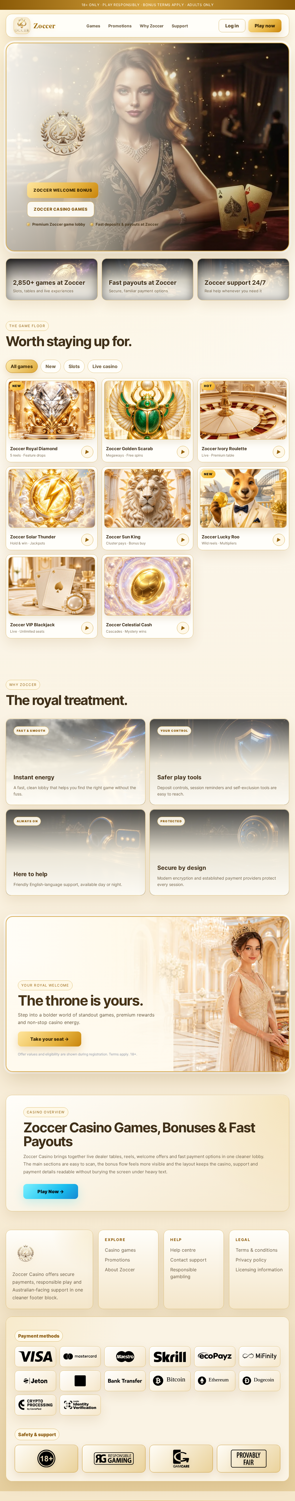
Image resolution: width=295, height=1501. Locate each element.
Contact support (188, 1260)
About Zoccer (120, 1269)
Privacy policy (251, 1260)
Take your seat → (49, 1039)
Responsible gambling (183, 1273)
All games (22, 366)
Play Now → (50, 1191)
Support (180, 25)
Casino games (120, 1250)
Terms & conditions (256, 1250)
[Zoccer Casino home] (49, 1253)
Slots (74, 366)
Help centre (183, 1250)
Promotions (120, 25)
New (51, 366)
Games (93, 25)
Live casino (105, 366)
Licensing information (259, 1269)
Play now (265, 26)
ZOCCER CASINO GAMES (61, 209)
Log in (232, 26)
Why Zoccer (152, 25)
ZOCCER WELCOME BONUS (62, 190)
